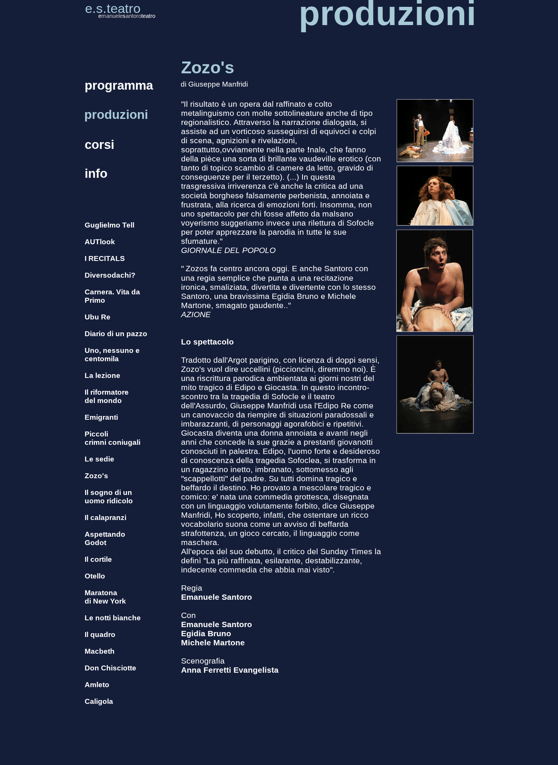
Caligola (99, 701)
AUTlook (100, 242)
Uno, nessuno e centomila (112, 354)
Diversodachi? (110, 275)
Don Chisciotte (110, 668)
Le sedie (99, 459)
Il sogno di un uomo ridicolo (109, 496)
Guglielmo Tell (109, 225)
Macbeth (100, 651)
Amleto (97, 685)
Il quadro (100, 635)
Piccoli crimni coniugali (112, 438)
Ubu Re (97, 317)
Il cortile (98, 559)
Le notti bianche (113, 618)
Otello (95, 576)
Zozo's (96, 476)
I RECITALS (105, 258)
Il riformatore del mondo (107, 396)
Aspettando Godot (105, 538)
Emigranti (101, 417)
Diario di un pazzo (116, 334)
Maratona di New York (105, 597)
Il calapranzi (105, 518)
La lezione (102, 375)
